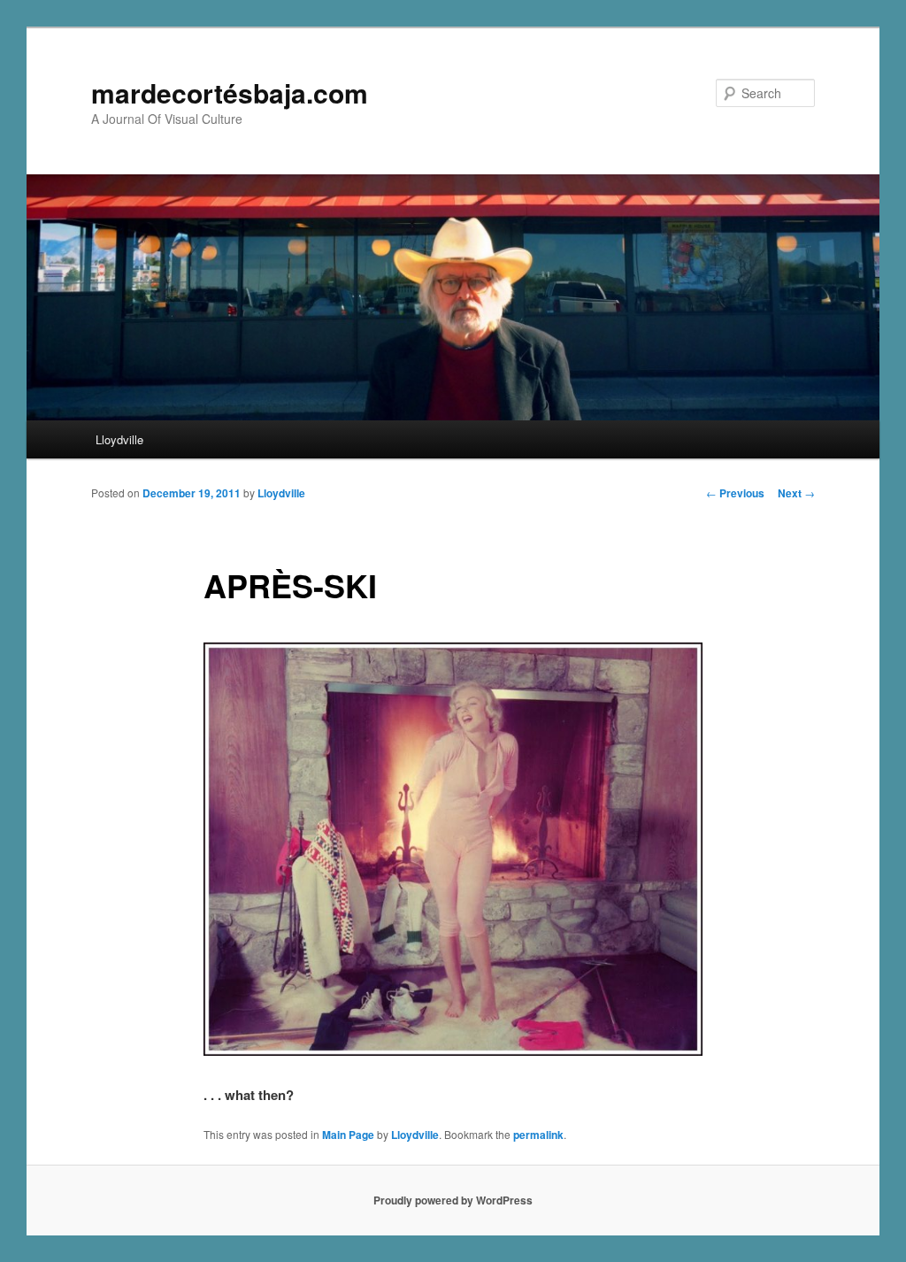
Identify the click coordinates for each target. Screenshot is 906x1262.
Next (796, 493)
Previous (735, 493)
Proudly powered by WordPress (453, 1200)
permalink (538, 1135)
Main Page (348, 1135)
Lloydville (119, 439)
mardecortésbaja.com (229, 92)
